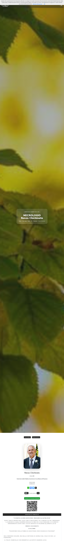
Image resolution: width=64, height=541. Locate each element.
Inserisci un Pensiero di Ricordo (32, 498)
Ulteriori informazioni (37, 4)
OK (44, 4)
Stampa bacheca (36, 437)
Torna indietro (27, 437)
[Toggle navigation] (61, 5)
